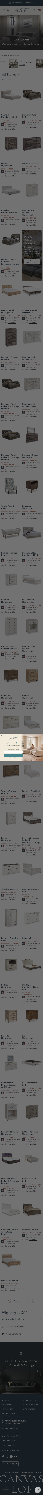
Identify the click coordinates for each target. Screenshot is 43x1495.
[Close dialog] (2, 736)
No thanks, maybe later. (13, 757)
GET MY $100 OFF (13, 755)
